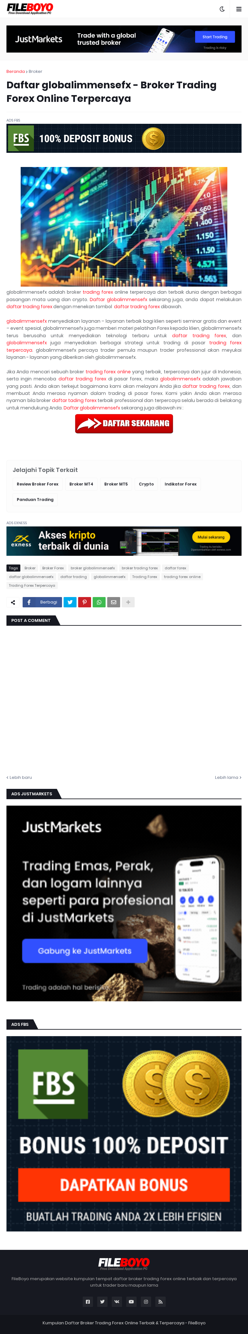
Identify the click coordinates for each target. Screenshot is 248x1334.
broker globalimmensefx (93, 568)
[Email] (113, 602)
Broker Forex (53, 568)
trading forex (98, 292)
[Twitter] (70, 602)
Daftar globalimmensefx (118, 299)
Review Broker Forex (37, 484)
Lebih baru (21, 777)
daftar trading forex (29, 306)
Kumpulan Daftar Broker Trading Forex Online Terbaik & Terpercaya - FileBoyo (124, 1323)
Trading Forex (144, 576)
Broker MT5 (116, 484)
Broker (35, 71)
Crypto (146, 484)
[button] (222, 9)
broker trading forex (140, 568)
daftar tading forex (74, 400)
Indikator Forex (181, 484)
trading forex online (108, 371)
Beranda (15, 71)
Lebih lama (226, 777)
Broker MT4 (81, 484)
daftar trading (73, 576)
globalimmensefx (26, 321)
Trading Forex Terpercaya (32, 585)
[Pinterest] (84, 602)
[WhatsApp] (99, 602)
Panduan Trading (35, 499)
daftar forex (175, 568)
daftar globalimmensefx (31, 576)
